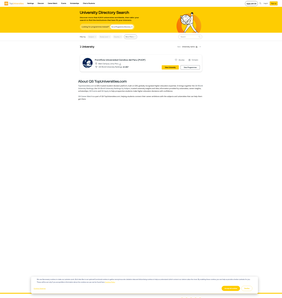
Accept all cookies (230, 288)
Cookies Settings (40, 288)
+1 (120, 64)
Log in (266, 3)
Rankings (30, 3)
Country (117, 37)
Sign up (273, 3)
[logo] (14, 3)
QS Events (93, 91)
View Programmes (190, 67)
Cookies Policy (110, 282)
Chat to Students (89, 3)
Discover (41, 3)
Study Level (104, 37)
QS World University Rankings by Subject (113, 88)
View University (170, 67)
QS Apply (105, 91)
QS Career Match (85, 96)
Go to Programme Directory (121, 27)
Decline (247, 288)
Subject (91, 37)
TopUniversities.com (86, 86)
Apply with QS (251, 4)
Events (63, 3)
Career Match (52, 3)
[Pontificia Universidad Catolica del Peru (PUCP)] (87, 63)
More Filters (129, 37)
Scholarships (74, 3)
